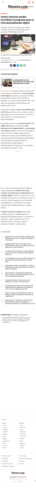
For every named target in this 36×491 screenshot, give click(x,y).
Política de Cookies (8, 463)
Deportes (21, 423)
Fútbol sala (22, 433)
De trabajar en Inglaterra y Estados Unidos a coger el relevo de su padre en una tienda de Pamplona (19, 253)
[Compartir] (11, 65)
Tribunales (5, 429)
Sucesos (5, 427)
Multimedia (22, 443)
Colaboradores (6, 441)
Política (4, 425)
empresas (6, 69)
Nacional (21, 438)
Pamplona (4, 434)
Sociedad (5, 431)
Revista (21, 441)
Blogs (4, 443)
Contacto (5, 458)
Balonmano (22, 431)
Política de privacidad (8, 466)
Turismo (22, 461)
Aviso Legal (23, 456)
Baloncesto (22, 427)
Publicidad (5, 461)
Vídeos (21, 447)
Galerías (22, 445)
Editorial (5, 439)
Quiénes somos (7, 456)
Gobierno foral (7, 91)
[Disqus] (17, 348)
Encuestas (5, 445)
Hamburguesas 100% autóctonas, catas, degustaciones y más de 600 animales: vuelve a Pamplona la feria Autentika (20, 245)
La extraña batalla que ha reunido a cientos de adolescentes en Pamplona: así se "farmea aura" (20, 260)
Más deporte (23, 436)
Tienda (22, 463)
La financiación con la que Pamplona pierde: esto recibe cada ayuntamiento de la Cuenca (23, 82)
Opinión (4, 437)
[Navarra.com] (18, 6)
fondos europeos (15, 69)
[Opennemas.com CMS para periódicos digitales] (18, 479)
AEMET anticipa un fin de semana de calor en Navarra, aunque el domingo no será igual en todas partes (19, 294)
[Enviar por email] (24, 65)
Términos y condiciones (20, 315)
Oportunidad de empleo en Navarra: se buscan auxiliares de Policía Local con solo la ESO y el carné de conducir (20, 267)
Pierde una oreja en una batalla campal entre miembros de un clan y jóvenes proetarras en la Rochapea (19, 238)
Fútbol (21, 425)
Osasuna (4, 447)
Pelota (21, 429)
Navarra (4, 423)
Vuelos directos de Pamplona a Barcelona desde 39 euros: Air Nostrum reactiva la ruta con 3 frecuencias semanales (19, 274)
